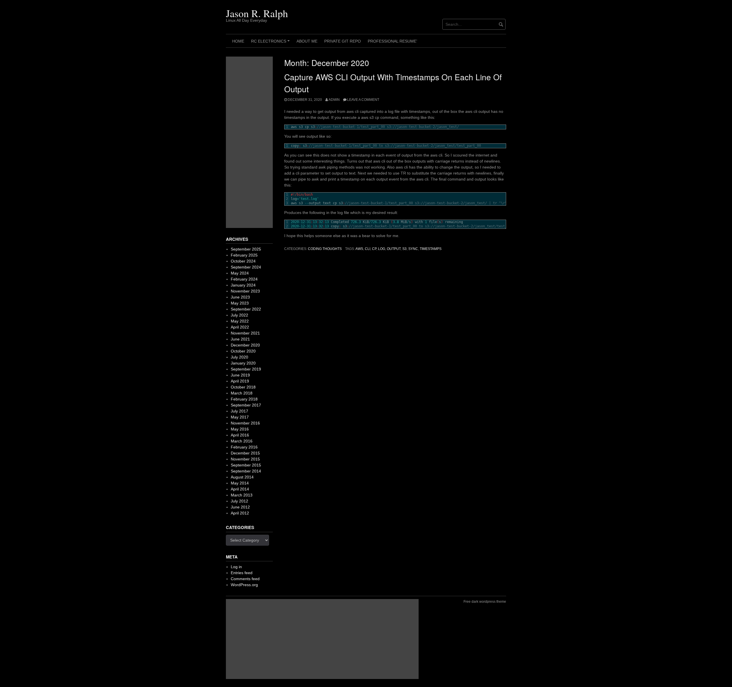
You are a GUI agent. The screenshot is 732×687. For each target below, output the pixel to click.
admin (334, 100)
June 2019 (240, 375)
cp (374, 249)
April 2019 (240, 381)
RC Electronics (271, 43)
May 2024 (240, 273)
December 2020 (245, 345)
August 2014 (242, 477)
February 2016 (244, 447)
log (381, 249)
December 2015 (245, 453)
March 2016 (241, 441)
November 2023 (245, 291)
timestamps (430, 249)
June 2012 (240, 507)
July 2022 (239, 315)
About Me (307, 41)
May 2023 (240, 303)
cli (367, 249)
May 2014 (240, 483)
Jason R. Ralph (257, 13)
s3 (404, 249)
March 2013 (241, 495)
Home (238, 41)
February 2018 (244, 399)
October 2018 (243, 387)
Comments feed (245, 578)
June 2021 (240, 339)
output (394, 249)
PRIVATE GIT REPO (342, 41)
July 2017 (239, 411)
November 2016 (245, 423)
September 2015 (246, 465)
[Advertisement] (249, 142)
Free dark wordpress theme (485, 602)
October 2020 (243, 351)
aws (359, 249)
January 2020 (243, 363)
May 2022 (240, 321)
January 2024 (243, 285)
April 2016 (240, 435)
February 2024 (244, 279)
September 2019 (246, 369)
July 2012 (239, 501)
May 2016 (240, 429)
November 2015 (245, 459)
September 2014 (246, 471)
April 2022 (240, 327)
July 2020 (239, 357)
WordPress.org (244, 584)
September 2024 (246, 267)
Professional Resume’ (392, 41)
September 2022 (246, 309)
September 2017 (246, 405)
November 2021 (245, 333)
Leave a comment (363, 100)
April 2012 (240, 513)
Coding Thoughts (325, 249)
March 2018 (241, 393)
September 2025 (246, 249)
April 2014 (240, 489)
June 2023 (240, 297)
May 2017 (240, 417)
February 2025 (244, 255)
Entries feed (241, 572)
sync (413, 249)
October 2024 (243, 261)
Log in (236, 566)
